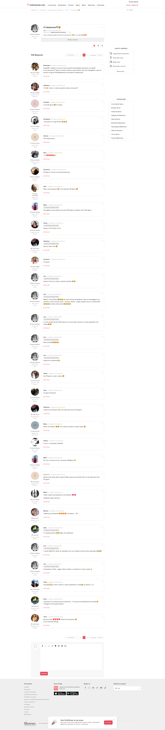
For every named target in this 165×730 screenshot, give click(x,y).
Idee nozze (91, 5)
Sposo (84, 5)
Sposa (78, 5)
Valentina (46, 85)
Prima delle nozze (118, 58)
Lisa (44, 30)
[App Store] (60, 695)
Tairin (45, 617)
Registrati (135, 5)
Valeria (45, 441)
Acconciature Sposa (117, 104)
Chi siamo (26, 709)
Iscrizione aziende (29, 707)
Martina (45, 511)
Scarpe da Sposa (116, 111)
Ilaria (44, 153)
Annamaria (46, 65)
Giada (45, 373)
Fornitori (71, 5)
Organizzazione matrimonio (55, 10)
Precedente (70, 55)
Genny (45, 223)
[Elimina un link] (49, 646)
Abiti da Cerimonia (116, 130)
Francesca (46, 169)
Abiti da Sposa (115, 119)
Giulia (45, 582)
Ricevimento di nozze (119, 66)
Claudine (46, 102)
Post (67, 10)
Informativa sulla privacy (30, 694)
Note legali (27, 689)
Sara (44, 186)
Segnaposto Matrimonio (118, 115)
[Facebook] (85, 687)
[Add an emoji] (55, 646)
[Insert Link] (52, 646)
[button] (94, 45)
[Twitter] (89, 687)
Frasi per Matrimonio (117, 138)
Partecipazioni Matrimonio (118, 127)
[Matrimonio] (36, 5)
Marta (45, 492)
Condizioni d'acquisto (30, 692)
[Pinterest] (93, 687)
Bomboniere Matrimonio (118, 123)
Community (100, 5)
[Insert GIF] (65, 646)
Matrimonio (34, 10)
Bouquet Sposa (115, 108)
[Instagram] (97, 687)
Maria (45, 205)
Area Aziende (134, 2)
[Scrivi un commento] (71, 658)
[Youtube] (101, 687)
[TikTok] (105, 687)
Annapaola (46, 119)
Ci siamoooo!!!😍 (75, 10)
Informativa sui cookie (30, 697)
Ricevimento (62, 5)
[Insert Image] (58, 646)
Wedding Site (27, 714)
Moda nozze (116, 62)
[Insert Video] (62, 646)
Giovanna (46, 259)
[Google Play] (73, 695)
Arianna (45, 136)
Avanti (99, 55)
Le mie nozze (52, 5)
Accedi (128, 5)
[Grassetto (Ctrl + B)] (42, 646)
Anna (45, 528)
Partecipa (108, 722)
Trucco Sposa (115, 134)
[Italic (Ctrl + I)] (45, 646)
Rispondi (44, 673)
